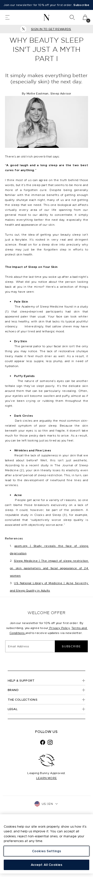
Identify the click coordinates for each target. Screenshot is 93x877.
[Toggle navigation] (7, 17)
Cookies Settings (46, 851)
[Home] (46, 17)
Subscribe (71, 646)
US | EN (47, 804)
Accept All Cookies (46, 865)
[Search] (72, 17)
